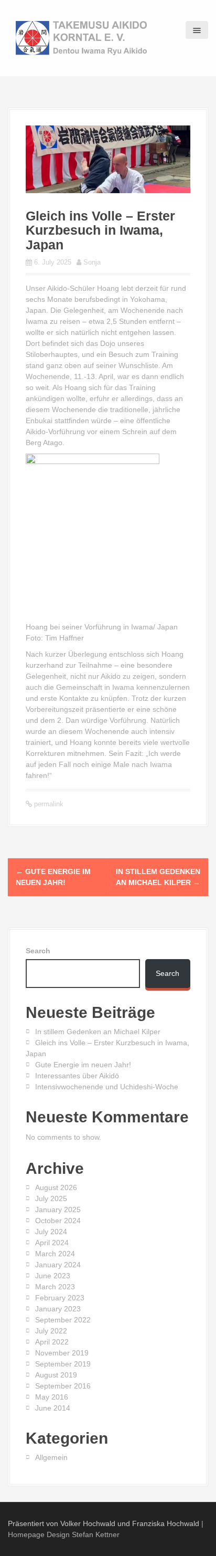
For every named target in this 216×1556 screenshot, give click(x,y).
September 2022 (63, 1320)
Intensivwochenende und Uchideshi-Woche (106, 1086)
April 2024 (52, 1242)
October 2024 (58, 1220)
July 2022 (51, 1331)
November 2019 (62, 1353)
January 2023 (58, 1309)
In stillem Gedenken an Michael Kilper (97, 1031)
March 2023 (55, 1286)
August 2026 (56, 1187)
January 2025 (58, 1209)
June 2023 (52, 1275)
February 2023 (59, 1298)
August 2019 (56, 1375)
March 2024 (55, 1253)
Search (38, 951)
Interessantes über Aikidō (77, 1075)
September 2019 (63, 1364)
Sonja (92, 262)
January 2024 (58, 1264)
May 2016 (51, 1397)
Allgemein (51, 1457)
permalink (47, 804)
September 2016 (63, 1386)
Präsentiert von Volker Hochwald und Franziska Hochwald (103, 1523)
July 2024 (51, 1231)
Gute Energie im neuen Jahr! (83, 1064)
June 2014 (52, 1408)
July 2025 (51, 1198)
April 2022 (52, 1342)
